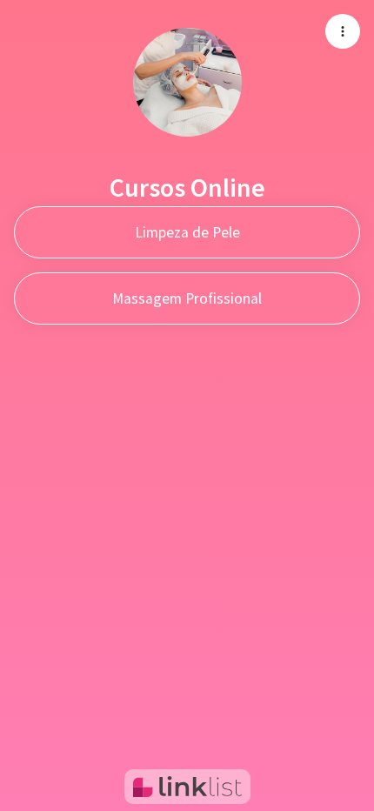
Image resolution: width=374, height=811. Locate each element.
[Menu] (342, 31)
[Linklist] (187, 786)
